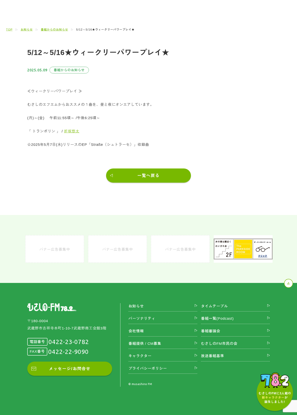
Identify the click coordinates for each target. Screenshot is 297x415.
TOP (9, 29)
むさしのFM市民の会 (219, 344)
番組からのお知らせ (54, 29)
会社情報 (136, 331)
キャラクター (140, 356)
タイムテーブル (214, 306)
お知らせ (27, 29)
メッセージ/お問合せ (70, 368)
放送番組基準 (212, 356)
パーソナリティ (141, 319)
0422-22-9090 (68, 352)
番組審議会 (210, 331)
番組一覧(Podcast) (217, 319)
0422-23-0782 (68, 342)
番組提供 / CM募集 (144, 344)
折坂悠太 (71, 131)
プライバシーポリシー (147, 368)
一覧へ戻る (148, 175)
